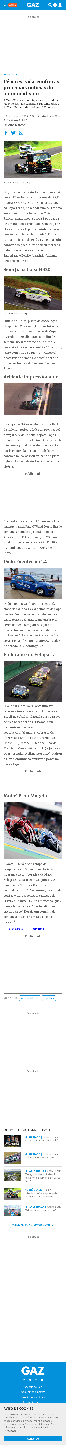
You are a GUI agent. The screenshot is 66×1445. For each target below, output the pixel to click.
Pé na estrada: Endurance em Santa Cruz (42, 1155)
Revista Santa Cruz (33, 1402)
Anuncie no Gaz (33, 1386)
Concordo (33, 1438)
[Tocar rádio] (55, 5)
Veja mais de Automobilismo (31, 1225)
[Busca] (50, 5)
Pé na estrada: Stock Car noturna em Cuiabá (42, 1138)
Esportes (49, 998)
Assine (12, 4)
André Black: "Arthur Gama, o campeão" (43, 1208)
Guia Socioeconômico (33, 1397)
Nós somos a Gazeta (33, 1392)
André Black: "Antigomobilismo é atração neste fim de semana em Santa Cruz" (43, 1176)
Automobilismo (30, 998)
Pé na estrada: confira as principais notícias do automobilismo (41, 1193)
